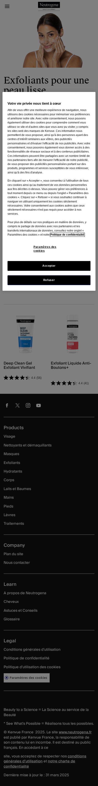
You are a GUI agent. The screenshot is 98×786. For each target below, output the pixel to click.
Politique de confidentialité (67, 234)
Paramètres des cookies (45, 248)
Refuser (49, 280)
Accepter (49, 265)
